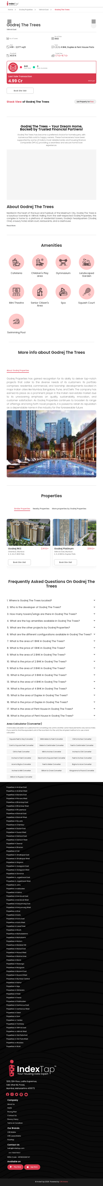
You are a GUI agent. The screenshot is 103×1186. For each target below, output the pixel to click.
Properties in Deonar (14, 843)
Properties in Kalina (14, 892)
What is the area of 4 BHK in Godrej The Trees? (36, 681)
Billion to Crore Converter (52, 770)
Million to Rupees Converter (21, 777)
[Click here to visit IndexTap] (12, 3)
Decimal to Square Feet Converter (51, 758)
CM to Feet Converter (21, 752)
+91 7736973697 (14, 1153)
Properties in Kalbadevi (15, 888)
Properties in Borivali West (16, 817)
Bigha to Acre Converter (81, 764)
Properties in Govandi (15, 873)
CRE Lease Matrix (14, 1136)
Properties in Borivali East (16, 813)
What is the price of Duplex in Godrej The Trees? (37, 702)
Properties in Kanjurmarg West (18, 907)
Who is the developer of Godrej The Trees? (34, 607)
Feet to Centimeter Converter (81, 745)
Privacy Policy (12, 1119)
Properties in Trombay (15, 1024)
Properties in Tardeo (14, 1020)
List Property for (85, 101)
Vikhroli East (44, 9)
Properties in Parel (13, 994)
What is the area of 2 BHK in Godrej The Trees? (36, 654)
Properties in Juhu (13, 885)
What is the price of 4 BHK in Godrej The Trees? (37, 688)
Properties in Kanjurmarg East (18, 904)
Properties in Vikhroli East (16, 1027)
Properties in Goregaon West (17, 870)
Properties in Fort (12, 851)
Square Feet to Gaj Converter (21, 739)
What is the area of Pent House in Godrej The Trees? (40, 709)
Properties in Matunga (15, 964)
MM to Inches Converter (51, 752)
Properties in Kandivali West (17, 900)
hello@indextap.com (15, 1148)
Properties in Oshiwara (15, 990)
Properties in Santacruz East (17, 1005)
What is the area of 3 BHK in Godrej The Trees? (36, 668)
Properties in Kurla (13, 915)
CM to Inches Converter (81, 739)
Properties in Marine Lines (16, 956)
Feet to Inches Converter (82, 758)
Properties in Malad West (16, 952)
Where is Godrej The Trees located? (29, 600)
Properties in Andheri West (16, 791)
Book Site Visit (20, 90)
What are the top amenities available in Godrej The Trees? (43, 621)
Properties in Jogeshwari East (18, 877)
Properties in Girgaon (14, 862)
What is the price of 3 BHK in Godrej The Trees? (37, 675)
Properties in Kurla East (15, 919)
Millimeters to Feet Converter (51, 739)
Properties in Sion (13, 1016)
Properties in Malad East (16, 949)
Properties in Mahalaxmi (16, 937)
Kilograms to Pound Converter (82, 770)
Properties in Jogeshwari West (18, 881)
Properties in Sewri (13, 1012)
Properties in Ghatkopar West (18, 858)
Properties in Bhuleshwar (16, 810)
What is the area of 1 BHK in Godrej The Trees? (36, 641)
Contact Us (12, 1115)
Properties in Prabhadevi (16, 1001)
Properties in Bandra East (16, 795)
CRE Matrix (11, 1132)
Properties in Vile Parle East (16, 1035)
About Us (11, 1104)
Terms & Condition (15, 1123)
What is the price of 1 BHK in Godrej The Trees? (36, 648)
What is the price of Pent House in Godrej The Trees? (40, 715)
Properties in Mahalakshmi (17, 934)
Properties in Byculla (14, 821)
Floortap (10, 1140)
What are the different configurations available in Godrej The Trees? (49, 634)
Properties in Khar (13, 911)
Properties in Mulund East (16, 971)
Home (10, 9)
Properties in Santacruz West (18, 1009)
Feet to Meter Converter (51, 764)
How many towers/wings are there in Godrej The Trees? (42, 614)
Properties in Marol (13, 960)
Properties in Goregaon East (17, 866)
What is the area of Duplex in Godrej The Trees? (37, 695)
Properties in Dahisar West (16, 840)
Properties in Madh (13, 930)
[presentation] (9, 21)
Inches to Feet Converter (21, 758)
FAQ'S (9, 1108)
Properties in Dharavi (14, 847)
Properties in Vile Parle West (17, 1039)
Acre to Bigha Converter (21, 764)
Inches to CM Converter (81, 752)
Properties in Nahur (13, 982)
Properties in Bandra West (16, 798)
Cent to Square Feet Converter (21, 745)
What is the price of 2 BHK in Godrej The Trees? (37, 661)
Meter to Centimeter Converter (52, 745)
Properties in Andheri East (16, 787)
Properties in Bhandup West (17, 806)
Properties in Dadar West (16, 832)
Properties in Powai (13, 997)
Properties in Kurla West (15, 922)
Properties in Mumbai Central (18, 979)
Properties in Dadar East (16, 828)
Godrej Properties (26, 9)
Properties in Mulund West (16, 975)
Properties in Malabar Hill (16, 945)
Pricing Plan (12, 1112)
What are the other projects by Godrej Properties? (38, 627)
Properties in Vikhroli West (16, 1031)
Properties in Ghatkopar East (17, 855)
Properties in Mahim (14, 941)
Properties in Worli (13, 1046)
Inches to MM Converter (21, 770)
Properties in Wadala (14, 1043)
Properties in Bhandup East (17, 802)
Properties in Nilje (13, 986)
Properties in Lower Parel (15, 926)
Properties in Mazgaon (15, 967)
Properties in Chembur (15, 825)
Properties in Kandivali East (17, 896)
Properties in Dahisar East (16, 836)
